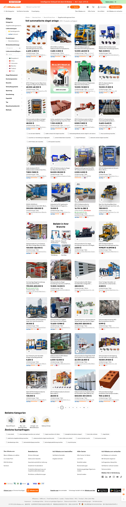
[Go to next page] (87, 407)
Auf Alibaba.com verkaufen (109, 455)
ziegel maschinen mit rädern (52, 434)
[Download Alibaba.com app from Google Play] (116, 490)
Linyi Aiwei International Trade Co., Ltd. (36, 55)
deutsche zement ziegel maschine (99, 137)
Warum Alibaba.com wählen (11, 455)
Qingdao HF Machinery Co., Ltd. (108, 91)
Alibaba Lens (7, 490)
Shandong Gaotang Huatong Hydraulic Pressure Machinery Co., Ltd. (60, 176)
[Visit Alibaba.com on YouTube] (117, 477)
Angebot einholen (58, 458)
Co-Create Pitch (8, 458)
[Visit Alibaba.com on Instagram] (114, 477)
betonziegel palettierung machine (54, 442)
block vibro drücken (92, 434)
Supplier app (54, 490)
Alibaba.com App (90, 490)
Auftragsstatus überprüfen (109, 462)
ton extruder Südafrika (34, 133)
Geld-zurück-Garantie (34, 458)
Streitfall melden (82, 462)
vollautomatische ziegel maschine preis (44, 438)
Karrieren (6, 465)
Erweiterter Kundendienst (35, 465)
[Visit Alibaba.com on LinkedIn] (106, 477)
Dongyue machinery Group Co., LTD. (36, 91)
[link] (123, 489)
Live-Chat (80, 458)
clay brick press (72, 442)
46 (84, 407)
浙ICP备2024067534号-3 (110, 504)
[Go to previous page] (58, 407)
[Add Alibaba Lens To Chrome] (33, 490)
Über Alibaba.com (9, 451)
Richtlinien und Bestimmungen (37, 474)
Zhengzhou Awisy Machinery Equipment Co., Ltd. (85, 251)
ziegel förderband (80, 137)
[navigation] (14, 212)
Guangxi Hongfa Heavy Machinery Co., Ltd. (36, 127)
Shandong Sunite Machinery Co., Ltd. (109, 176)
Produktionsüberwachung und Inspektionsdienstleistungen (37, 470)
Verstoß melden (81, 474)
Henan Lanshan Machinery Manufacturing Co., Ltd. (36, 212)
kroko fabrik (11, 434)
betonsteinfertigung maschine (32, 442)
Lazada (61, 498)
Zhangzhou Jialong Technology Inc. (85, 327)
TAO (76, 498)
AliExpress (35, 498)
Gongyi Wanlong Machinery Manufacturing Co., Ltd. (36, 363)
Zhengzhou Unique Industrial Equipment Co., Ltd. (36, 327)
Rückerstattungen (82, 465)
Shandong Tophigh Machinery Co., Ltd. (109, 290)
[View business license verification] (80, 504)
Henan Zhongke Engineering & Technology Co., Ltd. (36, 251)
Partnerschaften (106, 469)
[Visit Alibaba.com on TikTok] (121, 477)
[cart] (93, 7)
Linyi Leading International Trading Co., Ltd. (85, 127)
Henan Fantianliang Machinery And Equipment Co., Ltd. (109, 327)
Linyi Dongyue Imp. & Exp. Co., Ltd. (84, 55)
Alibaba (27, 17)
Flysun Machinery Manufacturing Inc (60, 363)
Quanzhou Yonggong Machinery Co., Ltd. (109, 251)
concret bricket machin (84, 438)
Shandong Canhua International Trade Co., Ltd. (85, 215)
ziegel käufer (106, 434)
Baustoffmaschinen (49, 17)
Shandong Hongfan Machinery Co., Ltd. (60, 212)
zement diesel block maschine (63, 137)
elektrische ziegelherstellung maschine (18, 438)
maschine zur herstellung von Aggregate (39, 137)
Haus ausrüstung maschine (108, 133)
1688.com (42, 498)
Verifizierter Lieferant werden (110, 465)
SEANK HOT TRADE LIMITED (83, 176)
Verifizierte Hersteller (59, 455)
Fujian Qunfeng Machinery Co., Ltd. (109, 212)
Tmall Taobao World (52, 498)
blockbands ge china (13, 442)
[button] (68, 7)
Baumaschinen (36, 17)
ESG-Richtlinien (8, 462)
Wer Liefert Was (89, 498)
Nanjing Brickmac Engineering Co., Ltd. (60, 327)
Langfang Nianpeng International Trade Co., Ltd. (109, 55)
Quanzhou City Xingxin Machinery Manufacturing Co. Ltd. (36, 291)
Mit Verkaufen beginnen (108, 458)
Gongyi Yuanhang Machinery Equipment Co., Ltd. (60, 127)
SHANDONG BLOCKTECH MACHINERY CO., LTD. (60, 290)
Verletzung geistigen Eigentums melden (86, 470)
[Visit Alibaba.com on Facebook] (103, 477)
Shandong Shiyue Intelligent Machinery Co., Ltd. (36, 176)
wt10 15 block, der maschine (36, 141)
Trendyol (81, 498)
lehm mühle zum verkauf (65, 438)
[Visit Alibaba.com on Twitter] (110, 477)
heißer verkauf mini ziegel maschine (55, 133)
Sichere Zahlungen (33, 455)
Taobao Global (69, 498)
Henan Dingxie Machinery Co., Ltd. (84, 290)
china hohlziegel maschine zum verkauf (29, 434)
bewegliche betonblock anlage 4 (73, 434)
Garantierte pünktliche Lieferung (37, 462)
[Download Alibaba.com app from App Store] (102, 490)
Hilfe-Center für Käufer (83, 455)
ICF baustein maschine (54, 141)
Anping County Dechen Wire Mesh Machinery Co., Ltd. (85, 363)
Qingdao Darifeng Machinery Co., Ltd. (85, 91)
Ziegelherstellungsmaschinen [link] (66, 17)
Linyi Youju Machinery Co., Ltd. (107, 127)
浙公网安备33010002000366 (93, 504)
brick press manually (100, 438)
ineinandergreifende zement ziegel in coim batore (82, 133)
